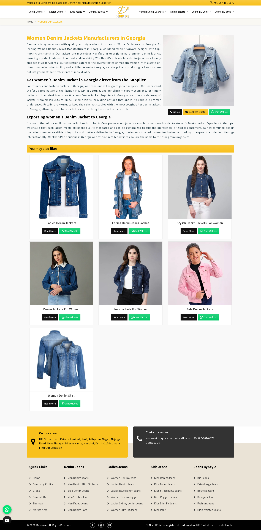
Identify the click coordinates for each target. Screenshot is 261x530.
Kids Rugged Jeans (165, 497)
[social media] (92, 525)
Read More (50, 231)
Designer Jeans (206, 497)
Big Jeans (203, 478)
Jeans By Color (200, 11)
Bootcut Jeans (205, 490)
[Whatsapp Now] (7, 509)
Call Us (176, 111)
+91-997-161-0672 (223, 2)
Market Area (40, 510)
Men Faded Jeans (77, 503)
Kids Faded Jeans (164, 484)
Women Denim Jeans (123, 478)
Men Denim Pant (77, 510)
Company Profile (43, 484)
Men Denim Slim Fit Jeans (82, 484)
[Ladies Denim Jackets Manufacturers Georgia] (61, 187)
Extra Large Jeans (208, 484)
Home (30, 21)
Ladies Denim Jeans (123, 484)
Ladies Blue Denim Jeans (126, 490)
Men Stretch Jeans (78, 497)
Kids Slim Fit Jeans (165, 503)
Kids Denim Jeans (164, 478)
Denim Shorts (178, 11)
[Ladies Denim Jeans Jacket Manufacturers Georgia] (130, 187)
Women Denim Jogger (124, 497)
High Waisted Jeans (209, 510)
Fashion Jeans (205, 503)
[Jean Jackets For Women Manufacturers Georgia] (130, 273)
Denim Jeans (35, 11)
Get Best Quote (197, 111)
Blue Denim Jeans (78, 490)
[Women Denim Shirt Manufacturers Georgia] (61, 360)
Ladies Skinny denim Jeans (127, 503)
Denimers (42, 525)
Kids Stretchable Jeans (168, 490)
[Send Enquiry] (7, 520)
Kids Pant (160, 510)
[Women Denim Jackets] (198, 70)
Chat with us (221, 111)
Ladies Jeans (56, 11)
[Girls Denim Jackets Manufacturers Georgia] (200, 273)
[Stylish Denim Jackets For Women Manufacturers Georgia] (200, 187)
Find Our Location (50, 448)
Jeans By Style (223, 11)
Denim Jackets (97, 11)
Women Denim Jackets (151, 11)
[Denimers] (122, 11)
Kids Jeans (76, 11)
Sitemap (38, 503)
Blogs (36, 490)
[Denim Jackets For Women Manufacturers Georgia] (61, 273)
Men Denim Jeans (78, 478)
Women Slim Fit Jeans (124, 510)
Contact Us (153, 442)
